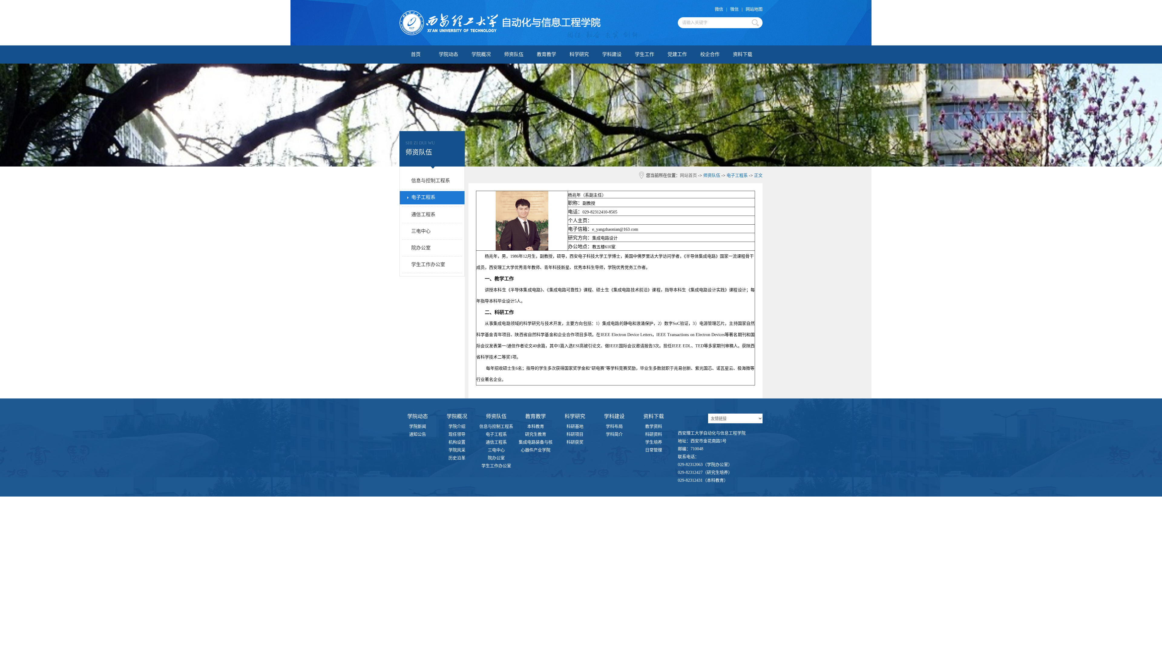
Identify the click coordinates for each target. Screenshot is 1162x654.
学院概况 (481, 54)
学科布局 (614, 426)
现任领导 (456, 434)
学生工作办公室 (496, 466)
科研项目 (574, 434)
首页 (416, 54)
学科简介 (614, 434)
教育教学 (546, 54)
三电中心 (496, 450)
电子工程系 (496, 434)
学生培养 (653, 442)
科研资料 (653, 434)
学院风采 (456, 450)
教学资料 (653, 426)
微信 (719, 9)
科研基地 (574, 426)
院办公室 (496, 458)
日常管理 (653, 450)
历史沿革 (456, 458)
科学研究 (579, 54)
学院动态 (448, 54)
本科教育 (535, 426)
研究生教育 (535, 434)
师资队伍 (514, 54)
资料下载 (742, 54)
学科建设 (612, 54)
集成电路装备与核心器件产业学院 (536, 443)
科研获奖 (574, 442)
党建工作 (677, 54)
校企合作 (710, 54)
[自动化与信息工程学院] (500, 23)
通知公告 (417, 434)
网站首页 (688, 175)
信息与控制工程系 (496, 426)
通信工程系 (496, 442)
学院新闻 (417, 426)
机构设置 (456, 442)
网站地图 (754, 9)
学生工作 (644, 54)
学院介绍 (456, 426)
